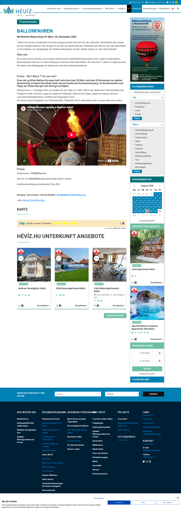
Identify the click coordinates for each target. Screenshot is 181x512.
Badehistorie (22, 419)
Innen (137, 110)
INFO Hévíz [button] (110, 9)
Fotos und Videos (100, 453)
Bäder (95, 461)
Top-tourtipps (48, 471)
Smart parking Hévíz (101, 427)
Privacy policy (99, 498)
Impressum (147, 419)
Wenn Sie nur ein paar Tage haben (76, 420)
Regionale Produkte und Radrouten (128, 424)
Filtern (137, 118)
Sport (137, 141)
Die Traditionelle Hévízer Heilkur (77, 431)
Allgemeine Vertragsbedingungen (152, 432)
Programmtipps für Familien (50, 445)
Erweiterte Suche (146, 221)
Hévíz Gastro (48, 479)
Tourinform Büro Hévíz (102, 419)
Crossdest (122, 419)
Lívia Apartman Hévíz (143, 269)
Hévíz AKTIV (47, 455)
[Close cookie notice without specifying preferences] (178, 498)
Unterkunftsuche (115, 315)
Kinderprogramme (143, 163)
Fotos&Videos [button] (164, 9)
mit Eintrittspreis (143, 103)
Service (95, 470)
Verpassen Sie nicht (50, 419)
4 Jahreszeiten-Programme (48, 438)
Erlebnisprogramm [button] (72, 9)
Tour (137, 159)
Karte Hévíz (97, 441)
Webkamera (97, 445)
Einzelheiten (42, 306)
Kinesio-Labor (73, 449)
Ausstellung (140, 152)
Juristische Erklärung (151, 427)
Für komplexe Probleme (77, 426)
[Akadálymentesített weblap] (176, 2)
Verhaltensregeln (100, 457)
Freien (138, 114)
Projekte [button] (121, 9)
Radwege (46, 459)
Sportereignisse (48, 467)
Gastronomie (141, 137)
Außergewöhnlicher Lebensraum (25, 424)
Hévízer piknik (123, 430)
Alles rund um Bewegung (52, 463)
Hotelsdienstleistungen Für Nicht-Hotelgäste (52, 484)
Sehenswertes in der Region (50, 431)
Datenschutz (148, 423)
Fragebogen (97, 423)
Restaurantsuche (99, 474)
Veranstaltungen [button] (150, 9)
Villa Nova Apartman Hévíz (70, 288)
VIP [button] (129, 9)
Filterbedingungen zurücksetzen (147, 92)
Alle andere (140, 167)
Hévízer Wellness (49, 475)
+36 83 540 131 (149, 457)
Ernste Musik (141, 134)
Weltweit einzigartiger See (26, 431)
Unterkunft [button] (136, 9)
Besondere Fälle (74, 437)
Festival (139, 148)
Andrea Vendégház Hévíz (32, 288)
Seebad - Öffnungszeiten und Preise (25, 439)
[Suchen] (177, 8)
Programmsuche (28, 22)
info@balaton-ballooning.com (71, 195)
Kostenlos (140, 107)
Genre (135, 124)
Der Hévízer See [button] (54, 9)
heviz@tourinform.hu (152, 450)
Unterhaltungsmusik (144, 130)
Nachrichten (97, 449)
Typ (134, 97)
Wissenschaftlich (143, 156)
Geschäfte (96, 465)
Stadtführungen (49, 451)
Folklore (139, 145)
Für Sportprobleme (75, 445)
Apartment (23, 284)
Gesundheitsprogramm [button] (93, 9)
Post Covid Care (74, 441)
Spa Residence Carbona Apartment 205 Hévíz (145, 327)
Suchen (147, 368)
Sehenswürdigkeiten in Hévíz (51, 424)
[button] (173, 9)
